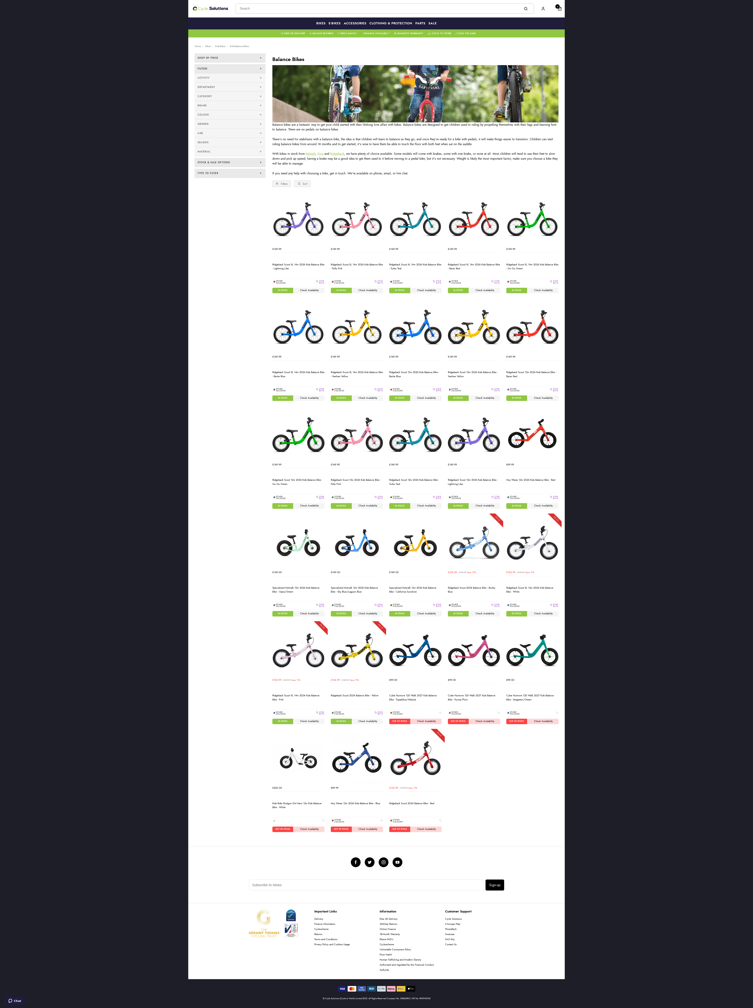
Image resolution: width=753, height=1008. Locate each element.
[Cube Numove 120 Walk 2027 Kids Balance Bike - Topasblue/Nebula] (415, 650)
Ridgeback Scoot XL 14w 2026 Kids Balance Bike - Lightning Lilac (298, 266)
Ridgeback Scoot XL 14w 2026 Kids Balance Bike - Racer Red (474, 266)
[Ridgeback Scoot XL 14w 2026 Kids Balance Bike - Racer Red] (474, 219)
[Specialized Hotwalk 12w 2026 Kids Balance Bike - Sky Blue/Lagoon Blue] (357, 543)
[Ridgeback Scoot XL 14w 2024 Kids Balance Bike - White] (532, 543)
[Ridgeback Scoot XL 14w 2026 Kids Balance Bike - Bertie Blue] (298, 327)
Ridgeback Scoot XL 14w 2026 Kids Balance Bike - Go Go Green (532, 266)
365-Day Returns (322, 33)
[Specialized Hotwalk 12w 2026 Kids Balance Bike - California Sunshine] (415, 543)
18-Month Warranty (410, 33)
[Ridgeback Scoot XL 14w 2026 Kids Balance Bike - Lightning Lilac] (298, 219)
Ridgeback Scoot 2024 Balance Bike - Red (411, 803)
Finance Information (324, 924)
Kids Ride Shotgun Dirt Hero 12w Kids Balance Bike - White (297, 805)
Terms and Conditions (325, 939)
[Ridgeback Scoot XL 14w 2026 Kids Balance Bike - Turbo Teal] (415, 219)
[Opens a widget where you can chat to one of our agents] (15, 1001)
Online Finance (388, 929)
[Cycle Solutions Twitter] (370, 862)
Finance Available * (376, 33)
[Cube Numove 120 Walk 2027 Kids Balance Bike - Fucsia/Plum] (474, 650)
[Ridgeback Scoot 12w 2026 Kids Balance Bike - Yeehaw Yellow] (474, 327)
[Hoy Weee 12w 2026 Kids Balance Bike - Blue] (357, 758)
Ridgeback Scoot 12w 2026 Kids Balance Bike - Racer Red (531, 374)
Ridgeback (337, 153)
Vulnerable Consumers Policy (395, 949)
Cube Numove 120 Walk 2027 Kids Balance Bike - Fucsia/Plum (471, 697)
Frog (320, 153)
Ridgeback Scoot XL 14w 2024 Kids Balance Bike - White (529, 589)
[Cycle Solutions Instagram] (383, 862)
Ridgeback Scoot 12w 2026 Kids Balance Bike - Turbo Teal (414, 482)
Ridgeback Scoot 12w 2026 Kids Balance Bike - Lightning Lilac (473, 482)
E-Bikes (335, 23)
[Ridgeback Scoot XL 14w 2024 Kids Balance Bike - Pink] (298, 650)
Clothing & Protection (390, 23)
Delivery (318, 919)
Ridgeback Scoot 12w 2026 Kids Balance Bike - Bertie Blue (414, 374)
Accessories (355, 23)
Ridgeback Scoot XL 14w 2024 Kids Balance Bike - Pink (295, 697)
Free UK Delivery (294, 33)
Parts (420, 23)
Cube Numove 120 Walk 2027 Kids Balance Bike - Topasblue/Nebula (413, 697)
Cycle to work (441, 33)
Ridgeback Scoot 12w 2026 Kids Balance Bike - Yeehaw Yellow (473, 374)
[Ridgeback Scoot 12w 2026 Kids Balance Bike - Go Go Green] (298, 435)
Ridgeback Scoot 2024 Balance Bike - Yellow (354, 695)
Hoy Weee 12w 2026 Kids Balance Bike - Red (530, 480)
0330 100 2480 (467, 33)
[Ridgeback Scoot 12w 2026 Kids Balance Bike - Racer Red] (532, 327)
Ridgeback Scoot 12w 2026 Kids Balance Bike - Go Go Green (297, 482)
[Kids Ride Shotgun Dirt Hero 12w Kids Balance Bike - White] (298, 758)
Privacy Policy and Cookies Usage (332, 944)
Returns (318, 934)
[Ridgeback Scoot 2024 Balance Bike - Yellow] (357, 650)
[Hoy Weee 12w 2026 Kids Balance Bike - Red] (532, 435)
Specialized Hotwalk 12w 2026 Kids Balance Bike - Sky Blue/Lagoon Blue (354, 589)
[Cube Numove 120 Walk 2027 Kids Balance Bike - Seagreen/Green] (532, 650)
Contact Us (451, 944)
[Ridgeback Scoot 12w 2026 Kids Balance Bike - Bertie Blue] (415, 327)
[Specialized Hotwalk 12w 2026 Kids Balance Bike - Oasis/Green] (298, 543)
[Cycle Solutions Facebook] (356, 862)
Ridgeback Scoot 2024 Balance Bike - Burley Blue (471, 589)
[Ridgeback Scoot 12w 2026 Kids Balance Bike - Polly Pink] (357, 435)
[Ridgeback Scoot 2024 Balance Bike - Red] (415, 758)
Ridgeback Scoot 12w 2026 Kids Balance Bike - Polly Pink (356, 482)
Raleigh (311, 153)
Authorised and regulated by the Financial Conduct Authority (407, 967)
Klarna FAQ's (386, 939)
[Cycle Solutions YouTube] (397, 862)
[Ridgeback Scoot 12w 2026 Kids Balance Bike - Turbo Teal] (415, 435)
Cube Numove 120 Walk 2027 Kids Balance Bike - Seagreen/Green (530, 697)
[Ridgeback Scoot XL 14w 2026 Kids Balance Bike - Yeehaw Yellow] (357, 327)
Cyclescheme (321, 929)
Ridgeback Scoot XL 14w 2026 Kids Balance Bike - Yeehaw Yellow (357, 374)
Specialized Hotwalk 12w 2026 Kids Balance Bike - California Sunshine (412, 589)
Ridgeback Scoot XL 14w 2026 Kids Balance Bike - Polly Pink (357, 266)
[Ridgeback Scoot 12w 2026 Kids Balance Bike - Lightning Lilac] (474, 435)
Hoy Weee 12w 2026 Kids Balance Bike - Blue (355, 803)
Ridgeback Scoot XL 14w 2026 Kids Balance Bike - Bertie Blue (298, 374)
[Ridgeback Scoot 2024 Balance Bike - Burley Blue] (474, 543)
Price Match (348, 33)
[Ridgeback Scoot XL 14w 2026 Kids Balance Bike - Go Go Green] (532, 219)
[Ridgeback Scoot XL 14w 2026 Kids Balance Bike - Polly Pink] (357, 219)
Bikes (321, 23)
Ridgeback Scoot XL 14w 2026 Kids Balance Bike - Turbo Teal (415, 266)
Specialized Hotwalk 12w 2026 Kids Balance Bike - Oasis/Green (295, 589)
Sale (432, 23)
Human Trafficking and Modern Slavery (400, 960)
